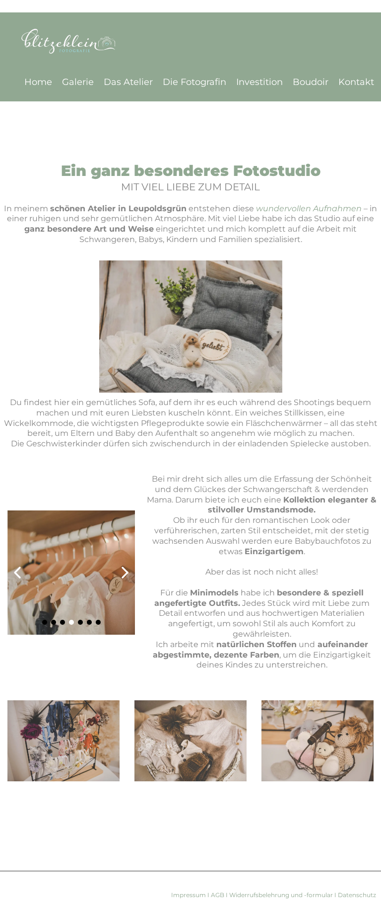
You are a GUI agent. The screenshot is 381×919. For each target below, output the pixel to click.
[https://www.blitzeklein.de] (193, 43)
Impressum (189, 895)
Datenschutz (356, 895)
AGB (218, 895)
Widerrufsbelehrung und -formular (281, 895)
